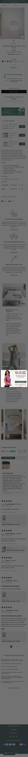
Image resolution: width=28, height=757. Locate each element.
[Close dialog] (26, 370)
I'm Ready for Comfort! (20, 381)
